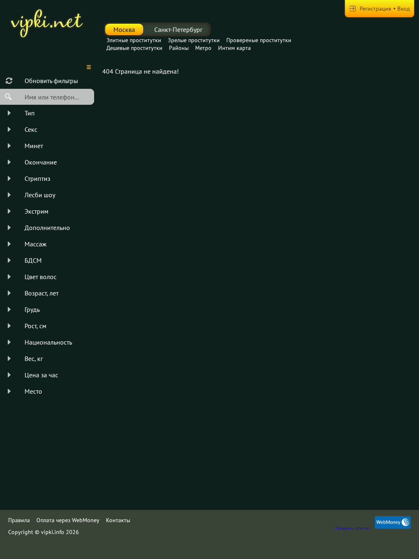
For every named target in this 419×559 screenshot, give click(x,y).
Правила (19, 520)
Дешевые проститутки (134, 48)
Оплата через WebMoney (67, 520)
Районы (179, 48)
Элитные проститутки (133, 40)
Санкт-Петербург (178, 29)
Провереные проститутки (258, 40)
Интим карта (234, 48)
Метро (203, 48)
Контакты (118, 520)
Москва (124, 29)
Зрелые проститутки (194, 40)
